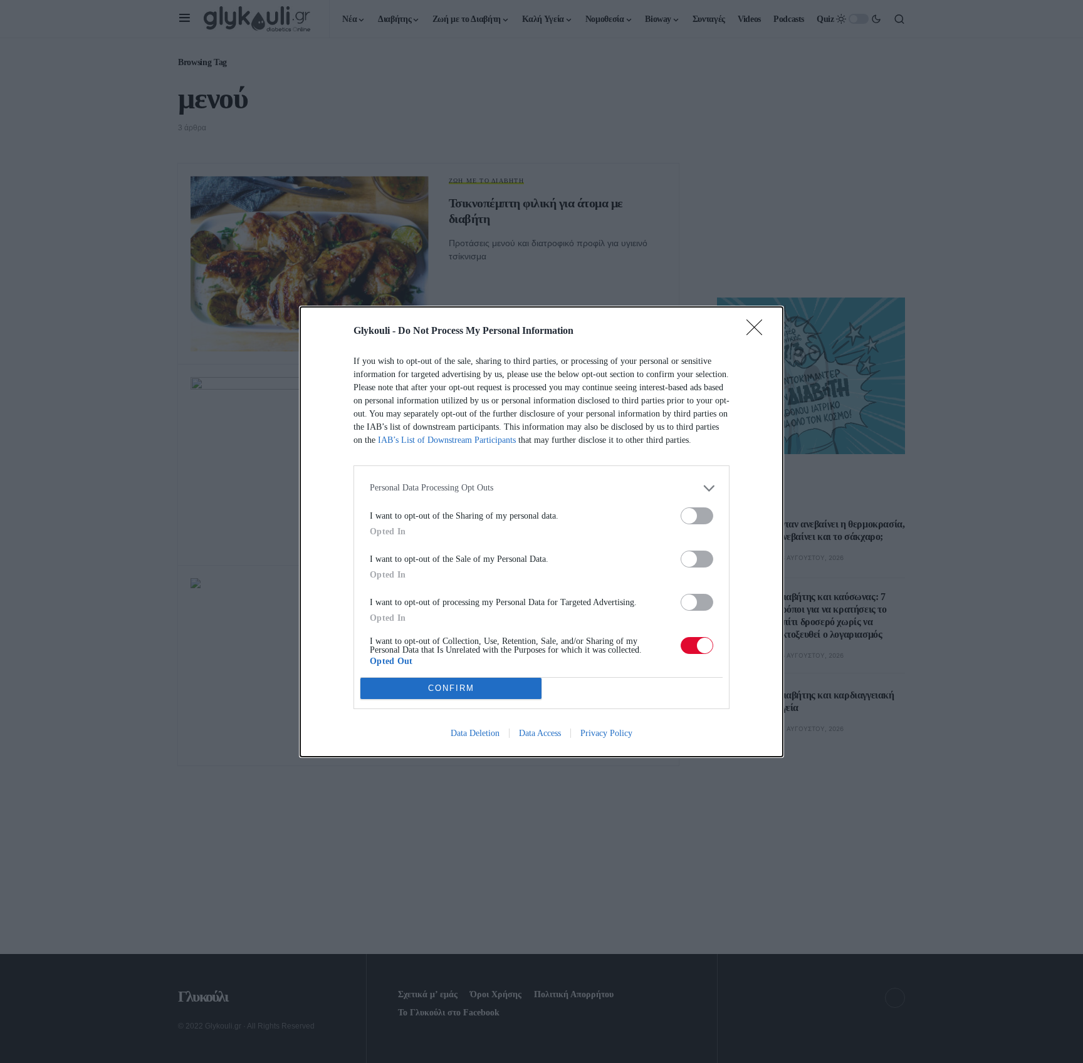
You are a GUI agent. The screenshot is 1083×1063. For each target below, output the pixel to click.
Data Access (540, 733)
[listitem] (541, 488)
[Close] (758, 331)
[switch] (697, 515)
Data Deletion (475, 733)
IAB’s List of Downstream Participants (447, 440)
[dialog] (541, 532)
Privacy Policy (606, 733)
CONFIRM (451, 688)
